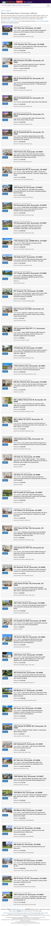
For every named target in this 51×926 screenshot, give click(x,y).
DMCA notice (41, 914)
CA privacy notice (35, 914)
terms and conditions (16, 914)
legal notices (23, 914)
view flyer (5, 33)
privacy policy (28, 914)
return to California (6, 11)
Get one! (20, 1)
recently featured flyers (12, 21)
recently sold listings (43, 21)
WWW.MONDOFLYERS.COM (8, 912)
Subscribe (29, 2)
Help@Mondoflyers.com (17, 909)
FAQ (25, 2)
